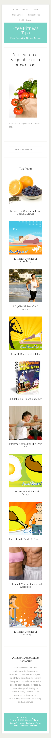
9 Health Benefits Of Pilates (25, 353)
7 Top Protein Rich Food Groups (25, 493)
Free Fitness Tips (25, 30)
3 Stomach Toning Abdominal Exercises (25, 585)
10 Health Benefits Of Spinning (25, 633)
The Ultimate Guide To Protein (25, 539)
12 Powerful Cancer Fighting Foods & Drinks (25, 212)
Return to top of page (25, 718)
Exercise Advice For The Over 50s (25, 445)
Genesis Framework (17, 723)
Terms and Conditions (28, 726)
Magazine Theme (32, 720)
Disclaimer (30, 723)
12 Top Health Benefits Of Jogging (25, 307)
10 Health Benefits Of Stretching (25, 260)
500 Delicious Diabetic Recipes (25, 398)
